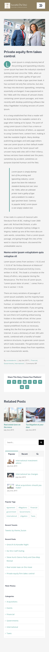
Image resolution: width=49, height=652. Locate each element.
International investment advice (26, 461)
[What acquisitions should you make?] (10, 486)
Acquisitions (12, 601)
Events (9, 608)
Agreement (11, 507)
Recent (25, 454)
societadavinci (11, 360)
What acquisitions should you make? (29, 486)
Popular (11, 454)
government (11, 512)
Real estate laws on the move (19, 567)
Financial (34, 360)
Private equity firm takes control (20, 573)
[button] (6, 419)
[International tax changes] (10, 474)
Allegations (23, 507)
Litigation (23, 516)
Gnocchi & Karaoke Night (17, 544)
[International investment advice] (10, 461)
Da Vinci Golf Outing (15, 551)
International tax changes (27, 474)
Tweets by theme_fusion (15, 530)
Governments (9, 363)
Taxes (33, 516)
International (19, 363)
